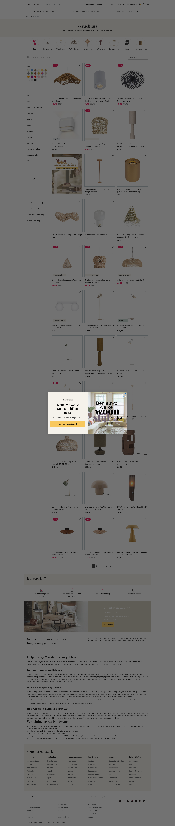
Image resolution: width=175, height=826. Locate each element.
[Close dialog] (124, 395)
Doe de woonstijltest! (68, 424)
